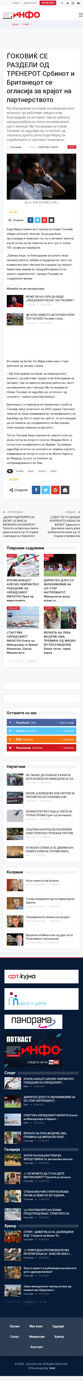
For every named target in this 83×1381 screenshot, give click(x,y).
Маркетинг (30, 3)
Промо (15, 1326)
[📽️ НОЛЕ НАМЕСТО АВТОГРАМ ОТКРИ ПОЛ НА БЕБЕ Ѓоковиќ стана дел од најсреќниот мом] (15, 319)
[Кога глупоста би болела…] (15, 885)
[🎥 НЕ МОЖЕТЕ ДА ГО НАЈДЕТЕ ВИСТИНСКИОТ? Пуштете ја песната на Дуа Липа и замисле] (12, 1178)
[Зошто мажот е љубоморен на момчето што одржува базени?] (12, 1272)
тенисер (42, 471)
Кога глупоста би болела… (43, 880)
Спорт (72, 147)
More (16, 3)
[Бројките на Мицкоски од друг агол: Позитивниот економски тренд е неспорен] (15, 939)
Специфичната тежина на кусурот (48, 917)
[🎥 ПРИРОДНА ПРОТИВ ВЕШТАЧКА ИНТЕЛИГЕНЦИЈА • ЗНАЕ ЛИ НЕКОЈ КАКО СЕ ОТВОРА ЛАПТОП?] (12, 1254)
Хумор (59, 1336)
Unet (52, 1368)
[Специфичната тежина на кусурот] (15, 921)
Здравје (58, 1326)
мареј (30, 471)
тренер (53, 471)
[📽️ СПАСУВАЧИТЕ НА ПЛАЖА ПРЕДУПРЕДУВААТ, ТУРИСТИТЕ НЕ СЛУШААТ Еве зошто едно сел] (12, 1214)
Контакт (37, 1347)
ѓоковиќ (20, 471)
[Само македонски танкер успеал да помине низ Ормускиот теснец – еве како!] (12, 1291)
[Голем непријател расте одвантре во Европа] (15, 903)
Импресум (37, 1336)
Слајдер (13, 608)
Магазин (36, 1326)
